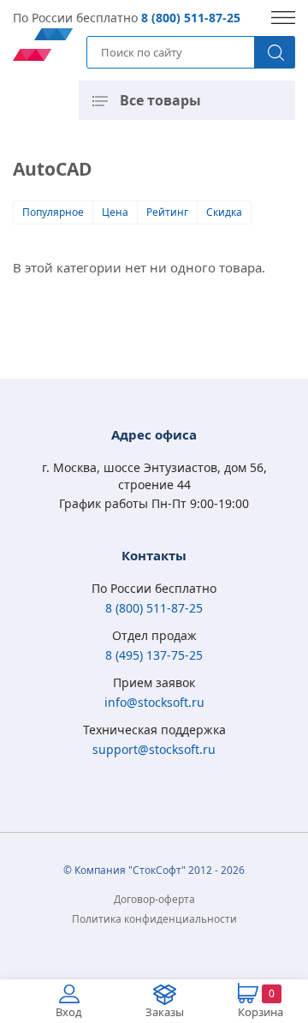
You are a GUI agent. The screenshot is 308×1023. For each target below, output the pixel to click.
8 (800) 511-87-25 (190, 17)
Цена (115, 212)
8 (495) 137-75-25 (154, 655)
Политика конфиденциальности (154, 919)
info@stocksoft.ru (154, 702)
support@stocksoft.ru (154, 749)
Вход (69, 1012)
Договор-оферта (154, 899)
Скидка (224, 212)
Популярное (53, 212)
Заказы (164, 1012)
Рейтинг (167, 212)
